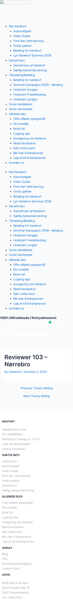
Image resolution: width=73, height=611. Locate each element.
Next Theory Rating (36, 396)
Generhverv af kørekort (29, 65)
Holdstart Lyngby (25, 99)
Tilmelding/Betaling (22, 75)
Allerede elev (17, 114)
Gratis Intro (9, 461)
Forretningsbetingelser (17, 563)
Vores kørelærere (20, 104)
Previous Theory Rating (37, 388)
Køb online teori (24, 148)
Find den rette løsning (28, 41)
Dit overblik (21, 124)
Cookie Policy (11, 568)
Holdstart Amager (25, 89)
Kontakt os (16, 163)
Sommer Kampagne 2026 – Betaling (38, 85)
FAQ (5, 558)
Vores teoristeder (20, 109)
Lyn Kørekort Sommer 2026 (32, 55)
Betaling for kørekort (27, 50)
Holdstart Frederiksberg (29, 94)
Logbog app (21, 133)
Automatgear (22, 31)
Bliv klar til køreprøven (28, 153)
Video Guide (21, 36)
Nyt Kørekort (17, 26)
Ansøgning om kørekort (29, 138)
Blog (5, 554)
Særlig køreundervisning (30, 70)
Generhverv (17, 60)
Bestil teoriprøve (24, 143)
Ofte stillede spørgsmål (29, 119)
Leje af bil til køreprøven (29, 158)
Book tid (19, 129)
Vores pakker (22, 46)
